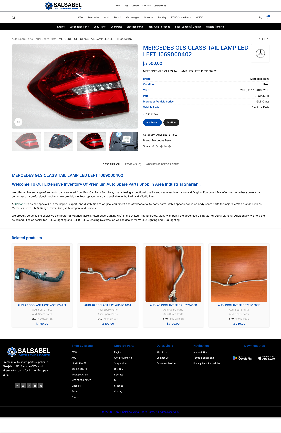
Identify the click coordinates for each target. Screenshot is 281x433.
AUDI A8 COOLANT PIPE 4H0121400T (107, 305)
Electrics (118, 374)
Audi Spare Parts (45, 38)
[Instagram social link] (30, 385)
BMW (75, 352)
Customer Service (165, 363)
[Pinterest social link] (161, 146)
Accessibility (199, 352)
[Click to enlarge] (18, 122)
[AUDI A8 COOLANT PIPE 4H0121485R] (173, 274)
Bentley (76, 397)
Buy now (171, 122)
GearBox (119, 369)
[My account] (260, 17)
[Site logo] (63, 5)
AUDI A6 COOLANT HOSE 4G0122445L (42, 305)
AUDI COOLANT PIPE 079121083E (239, 305)
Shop (144, 184)
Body (117, 380)
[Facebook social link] (153, 146)
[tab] (111, 163)
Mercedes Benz (161, 140)
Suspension (120, 363)
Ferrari (75, 391)
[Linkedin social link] (165, 146)
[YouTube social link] (35, 385)
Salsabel (20, 204)
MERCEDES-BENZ (81, 380)
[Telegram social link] (169, 146)
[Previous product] (259, 39)
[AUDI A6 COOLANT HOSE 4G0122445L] (42, 274)
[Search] (13, 17)
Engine (118, 352)
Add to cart (152, 122)
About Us (161, 352)
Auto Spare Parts (22, 38)
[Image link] (30, 351)
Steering (118, 385)
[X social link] (157, 146)
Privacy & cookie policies (206, 363)
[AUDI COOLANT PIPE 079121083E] (239, 274)
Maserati (76, 385)
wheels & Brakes (123, 357)
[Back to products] (263, 39)
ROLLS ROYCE (80, 369)
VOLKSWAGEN (80, 374)
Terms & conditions (203, 357)
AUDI (75, 357)
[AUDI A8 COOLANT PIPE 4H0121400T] (108, 274)
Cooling (118, 391)
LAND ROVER (79, 363)
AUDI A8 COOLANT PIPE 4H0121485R (173, 305)
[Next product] (267, 39)
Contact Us (162, 357)
